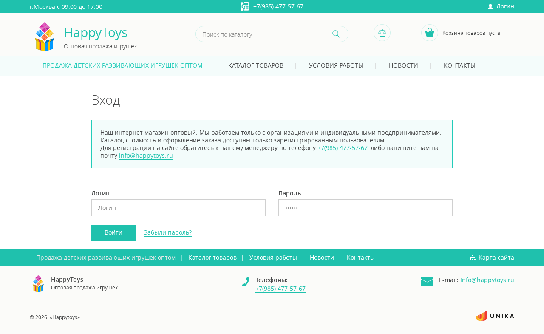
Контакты (460, 65)
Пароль (289, 193)
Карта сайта (496, 257)
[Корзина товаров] (429, 32)
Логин (503, 6)
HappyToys (96, 32)
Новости (403, 65)
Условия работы (336, 65)
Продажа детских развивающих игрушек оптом (122, 65)
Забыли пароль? (168, 232)
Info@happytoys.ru (487, 280)
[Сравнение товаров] (382, 32)
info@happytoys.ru (146, 155)
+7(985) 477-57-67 (278, 6)
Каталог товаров (255, 65)
